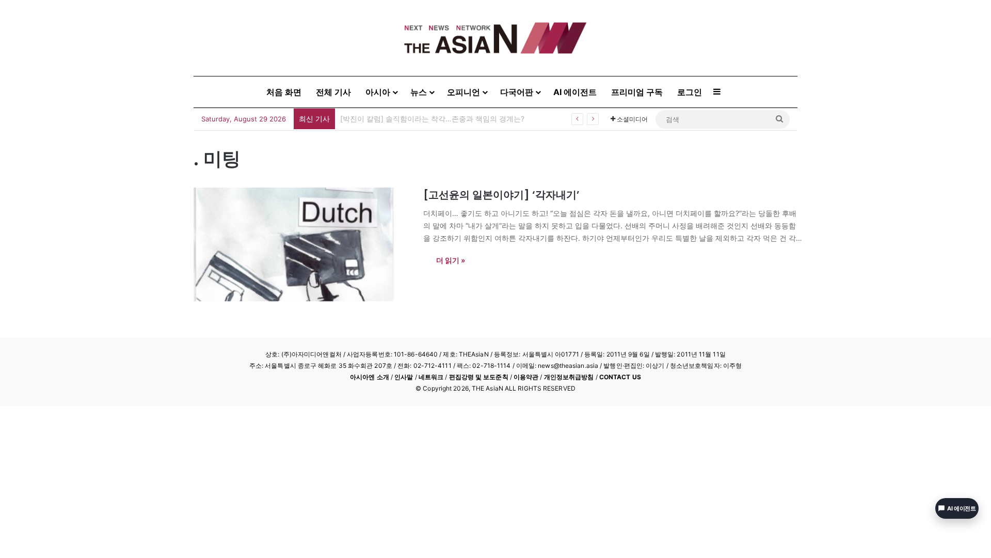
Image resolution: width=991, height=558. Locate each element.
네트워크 (431, 377)
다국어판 (516, 92)
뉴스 (418, 92)
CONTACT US (620, 377)
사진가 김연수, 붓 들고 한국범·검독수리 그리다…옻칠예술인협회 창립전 (456, 118)
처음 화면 (283, 92)
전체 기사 (333, 92)
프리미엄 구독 (637, 92)
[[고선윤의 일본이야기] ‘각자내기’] (302, 244)
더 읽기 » (450, 260)
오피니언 (463, 92)
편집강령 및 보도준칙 (478, 377)
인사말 (403, 377)
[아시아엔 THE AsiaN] (495, 38)
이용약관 (526, 377)
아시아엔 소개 (369, 377)
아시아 (377, 92)
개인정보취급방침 (569, 377)
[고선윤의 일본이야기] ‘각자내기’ (501, 195)
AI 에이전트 (575, 92)
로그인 (689, 92)
